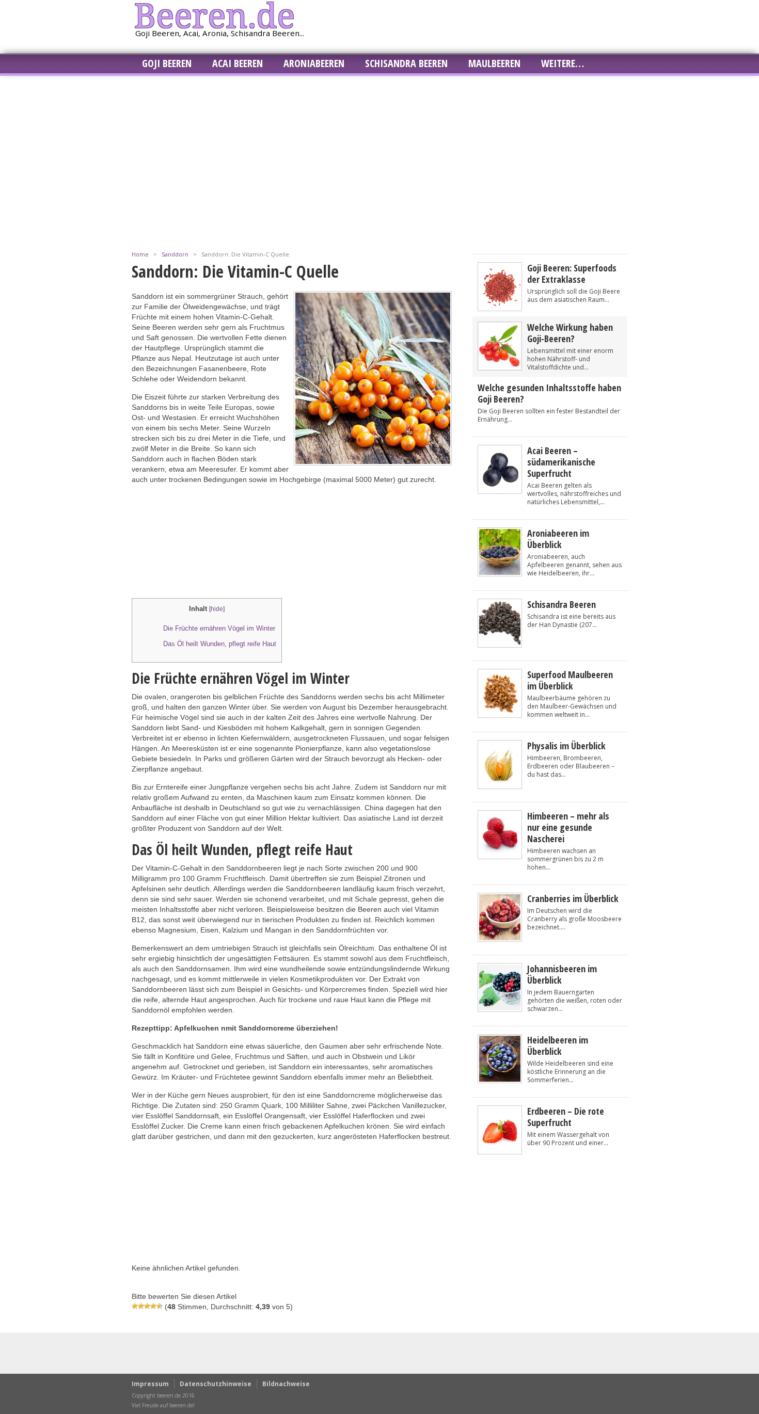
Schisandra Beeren (406, 63)
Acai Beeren (237, 63)
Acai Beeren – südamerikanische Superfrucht (561, 462)
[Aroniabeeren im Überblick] (499, 572)
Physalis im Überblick (566, 745)
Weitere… (562, 63)
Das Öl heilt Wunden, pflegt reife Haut (219, 644)
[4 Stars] (153, 1306)
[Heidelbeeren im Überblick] (499, 1079)
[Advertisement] (379, 158)
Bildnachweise (286, 1383)
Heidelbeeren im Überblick (557, 1045)
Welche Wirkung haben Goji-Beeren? (570, 333)
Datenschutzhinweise (215, 1383)
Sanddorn (175, 254)
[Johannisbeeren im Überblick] (499, 1008)
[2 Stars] (141, 1306)
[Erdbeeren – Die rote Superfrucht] (499, 1150)
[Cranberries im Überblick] (499, 938)
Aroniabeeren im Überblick (558, 538)
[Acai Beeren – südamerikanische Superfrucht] (499, 490)
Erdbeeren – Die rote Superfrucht (565, 1116)
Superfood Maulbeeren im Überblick (570, 680)
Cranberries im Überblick (573, 898)
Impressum (150, 1383)
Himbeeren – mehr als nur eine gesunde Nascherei (568, 827)
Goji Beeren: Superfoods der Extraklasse (571, 273)
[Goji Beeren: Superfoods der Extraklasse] (499, 307)
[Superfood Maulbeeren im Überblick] (499, 714)
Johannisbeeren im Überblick (562, 974)
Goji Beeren (167, 63)
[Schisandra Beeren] (499, 643)
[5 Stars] (159, 1306)
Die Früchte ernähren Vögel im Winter (219, 628)
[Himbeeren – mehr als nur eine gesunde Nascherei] (499, 855)
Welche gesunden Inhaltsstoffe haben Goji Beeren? (549, 393)
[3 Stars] (147, 1306)
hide (217, 609)
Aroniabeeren (313, 63)
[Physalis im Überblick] (499, 785)
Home (140, 254)
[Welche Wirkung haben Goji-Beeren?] (499, 366)
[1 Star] (135, 1306)
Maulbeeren (494, 63)
